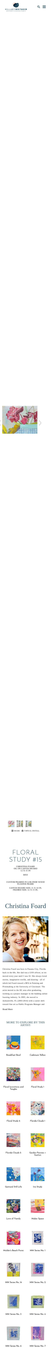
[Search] (38, 6)
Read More (8, 1009)
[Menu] (44, 6)
